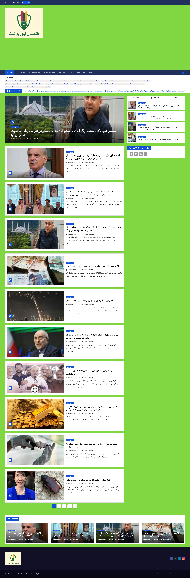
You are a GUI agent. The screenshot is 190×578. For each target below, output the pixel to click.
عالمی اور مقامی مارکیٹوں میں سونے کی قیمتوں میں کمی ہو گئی (21, 80)
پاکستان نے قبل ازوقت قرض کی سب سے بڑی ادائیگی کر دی (158, 139)
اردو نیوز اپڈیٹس (15, 131)
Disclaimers (49, 73)
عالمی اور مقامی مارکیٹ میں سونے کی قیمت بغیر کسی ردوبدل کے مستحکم (24, 83)
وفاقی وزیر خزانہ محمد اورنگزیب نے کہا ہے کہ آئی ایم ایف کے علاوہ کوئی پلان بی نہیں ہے (119, 83)
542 (69, 506)
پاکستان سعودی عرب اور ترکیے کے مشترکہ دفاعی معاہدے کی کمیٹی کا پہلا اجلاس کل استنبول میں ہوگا (160, 117)
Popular (155, 98)
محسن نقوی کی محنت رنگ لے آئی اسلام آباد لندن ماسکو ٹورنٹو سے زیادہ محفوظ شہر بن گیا (117, 535)
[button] (179, 73)
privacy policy (66, 73)
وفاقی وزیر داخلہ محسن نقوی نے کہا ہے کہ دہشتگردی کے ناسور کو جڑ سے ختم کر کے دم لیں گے (68, 83)
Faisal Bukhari (34, 138)
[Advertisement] (95, 55)
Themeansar (42, 574)
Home (9, 73)
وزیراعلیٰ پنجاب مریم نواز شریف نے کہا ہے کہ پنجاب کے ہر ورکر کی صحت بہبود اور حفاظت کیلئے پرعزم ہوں (70, 80)
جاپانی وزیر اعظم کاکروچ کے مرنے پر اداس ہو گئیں (88, 479)
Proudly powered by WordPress (15, 574)
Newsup (33, 574)
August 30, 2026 (19, 138)
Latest (137, 98)
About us (20, 73)
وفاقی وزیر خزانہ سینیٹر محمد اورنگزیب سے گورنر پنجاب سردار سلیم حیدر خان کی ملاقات (27, 86)
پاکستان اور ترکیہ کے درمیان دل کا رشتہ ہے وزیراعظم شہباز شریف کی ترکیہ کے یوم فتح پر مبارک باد (158, 107)
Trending (175, 98)
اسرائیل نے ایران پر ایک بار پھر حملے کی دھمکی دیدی (45, 135)
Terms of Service (84, 73)
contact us (34, 73)
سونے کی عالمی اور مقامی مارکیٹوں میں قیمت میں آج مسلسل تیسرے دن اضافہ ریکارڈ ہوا (126, 80)
